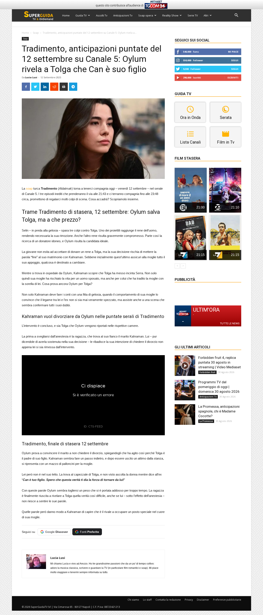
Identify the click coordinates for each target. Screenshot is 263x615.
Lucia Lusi (31, 77)
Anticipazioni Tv (123, 15)
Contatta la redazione (168, 599)
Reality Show (170, 15)
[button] (236, 16)
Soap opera (145, 15)
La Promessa (206, 421)
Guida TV (81, 15)
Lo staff (147, 599)
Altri (206, 15)
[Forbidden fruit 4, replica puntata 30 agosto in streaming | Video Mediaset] (185, 365)
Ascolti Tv (101, 15)
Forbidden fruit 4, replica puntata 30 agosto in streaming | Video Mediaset (219, 362)
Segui (234, 60)
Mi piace (233, 51)
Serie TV (193, 15)
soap (29, 188)
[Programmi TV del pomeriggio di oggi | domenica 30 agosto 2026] (185, 390)
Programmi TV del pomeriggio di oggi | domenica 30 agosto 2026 (219, 387)
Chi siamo (133, 599)
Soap (36, 33)
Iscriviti (232, 77)
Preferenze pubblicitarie (227, 599)
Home (66, 15)
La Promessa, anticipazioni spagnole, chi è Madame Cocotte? (219, 411)
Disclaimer (203, 599)
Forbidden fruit (207, 372)
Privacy (189, 599)
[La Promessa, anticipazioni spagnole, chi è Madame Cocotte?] (185, 414)
